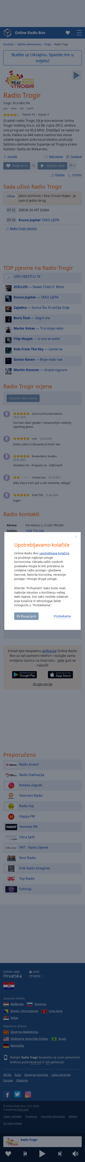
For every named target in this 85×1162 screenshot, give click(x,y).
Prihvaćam (26, 616)
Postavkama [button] (62, 616)
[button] (76, 536)
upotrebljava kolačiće (54, 553)
